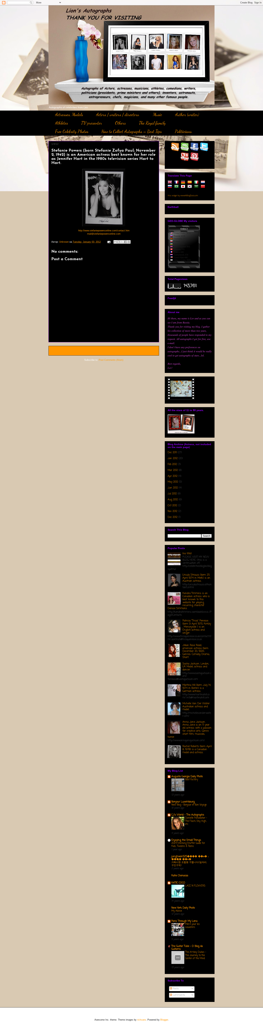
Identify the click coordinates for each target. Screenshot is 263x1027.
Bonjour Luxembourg (183, 802)
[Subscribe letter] (185, 150)
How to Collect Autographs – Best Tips (131, 131)
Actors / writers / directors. (118, 114)
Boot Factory (191, 779)
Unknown (64, 241)
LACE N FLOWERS (195, 886)
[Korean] (190, 187)
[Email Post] (108, 241)
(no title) (187, 554)
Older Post (149, 350)
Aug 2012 (173, 500)
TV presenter (91, 123)
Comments (178, 995)
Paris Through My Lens (184, 921)
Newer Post (58, 350)
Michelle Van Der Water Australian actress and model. (196, 707)
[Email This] (115, 242)
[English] (170, 182)
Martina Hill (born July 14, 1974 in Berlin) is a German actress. (196, 688)
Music (157, 114)
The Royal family (152, 123)
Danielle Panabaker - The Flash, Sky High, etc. (196, 821)
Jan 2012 (173, 458)
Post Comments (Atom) (111, 360)
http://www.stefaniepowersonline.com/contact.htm (104, 230)
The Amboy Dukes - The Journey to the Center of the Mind (195, 955)
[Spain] (190, 182)
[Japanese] (184, 187)
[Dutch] (203, 182)
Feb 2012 (172, 464)
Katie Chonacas (179, 876)
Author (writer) (187, 114)
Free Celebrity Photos (71, 131)
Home (104, 350)
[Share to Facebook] (125, 242)
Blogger (164, 1019)
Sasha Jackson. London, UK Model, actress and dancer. (195, 667)
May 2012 (173, 482)
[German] (184, 182)
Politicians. (184, 131)
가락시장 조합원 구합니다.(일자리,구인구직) (189, 864)
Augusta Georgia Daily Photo (187, 776)
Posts (175, 989)
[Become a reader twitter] (204, 150)
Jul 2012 (172, 494)
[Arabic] (197, 187)
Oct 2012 (172, 505)
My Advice (176, 911)
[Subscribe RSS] (175, 150)
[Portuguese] (177, 187)
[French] (177, 182)
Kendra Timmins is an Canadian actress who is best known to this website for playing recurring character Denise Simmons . (189, 601)
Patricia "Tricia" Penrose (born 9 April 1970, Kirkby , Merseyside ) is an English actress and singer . (196, 627)
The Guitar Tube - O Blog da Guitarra (187, 947)
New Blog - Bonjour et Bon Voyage (189, 805)
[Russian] (170, 187)
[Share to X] (122, 242)
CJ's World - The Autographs (187, 815)
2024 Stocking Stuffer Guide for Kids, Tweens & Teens (188, 844)
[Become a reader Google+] (185, 160)
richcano (141, 1019)
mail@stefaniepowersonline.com (104, 233)
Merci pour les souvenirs (192, 925)
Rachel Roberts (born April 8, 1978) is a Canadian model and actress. (197, 749)
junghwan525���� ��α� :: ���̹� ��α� (190, 858)
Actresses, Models (69, 114)
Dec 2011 (172, 452)
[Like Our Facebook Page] (194, 150)
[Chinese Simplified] (203, 187)
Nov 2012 (172, 511)
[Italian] (197, 182)
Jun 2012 (173, 488)
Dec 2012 (172, 517)
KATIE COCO (178, 883)
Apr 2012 (172, 476)
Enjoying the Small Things (186, 840)
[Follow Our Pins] (194, 160)
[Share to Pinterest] (129, 242)
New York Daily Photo (183, 908)
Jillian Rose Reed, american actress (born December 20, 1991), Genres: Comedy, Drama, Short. (196, 651)
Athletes (61, 123)
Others (120, 123)
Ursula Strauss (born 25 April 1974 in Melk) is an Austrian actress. (196, 578)
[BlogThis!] (118, 242)
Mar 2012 (173, 470)
